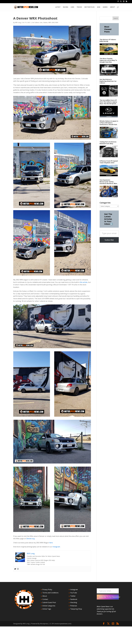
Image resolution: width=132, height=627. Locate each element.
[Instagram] (18, 569)
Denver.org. (30, 539)
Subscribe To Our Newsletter (109, 597)
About (112, 7)
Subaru (45, 22)
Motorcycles (89, 7)
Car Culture (35, 22)
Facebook (73, 599)
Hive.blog (73, 602)
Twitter (73, 596)
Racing (65, 7)
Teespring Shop (76, 609)
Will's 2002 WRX (53, 22)
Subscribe (109, 240)
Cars (72, 7)
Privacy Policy (47, 589)
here (51, 543)
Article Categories (48, 606)
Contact (45, 599)
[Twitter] (15, 569)
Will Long (18, 22)
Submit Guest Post (49, 602)
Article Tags (46, 609)
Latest (57, 7)
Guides (105, 7)
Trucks (79, 7)
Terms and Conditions (50, 593)
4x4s (98, 7)
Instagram (56, 547)
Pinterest (73, 606)
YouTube (73, 593)
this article (83, 282)
